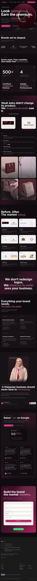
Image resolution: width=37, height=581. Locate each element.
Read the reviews (8, 425)
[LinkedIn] (4, 557)
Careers (2, 568)
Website (29, 565)
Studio (19, 2)
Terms (33, 578)
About (2, 565)
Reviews (23, 2)
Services (15, 2)
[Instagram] (2, 557)
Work (11, 2)
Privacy (30, 578)
